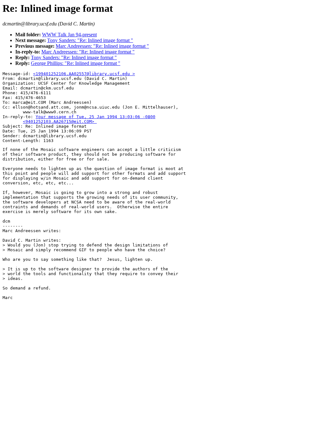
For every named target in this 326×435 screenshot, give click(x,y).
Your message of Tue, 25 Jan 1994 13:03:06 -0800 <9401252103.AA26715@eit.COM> (79, 119)
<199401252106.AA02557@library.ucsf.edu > (84, 73)
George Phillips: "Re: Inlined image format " (75, 63)
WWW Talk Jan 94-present (69, 34)
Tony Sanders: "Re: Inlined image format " (90, 40)
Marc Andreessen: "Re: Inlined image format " (102, 46)
